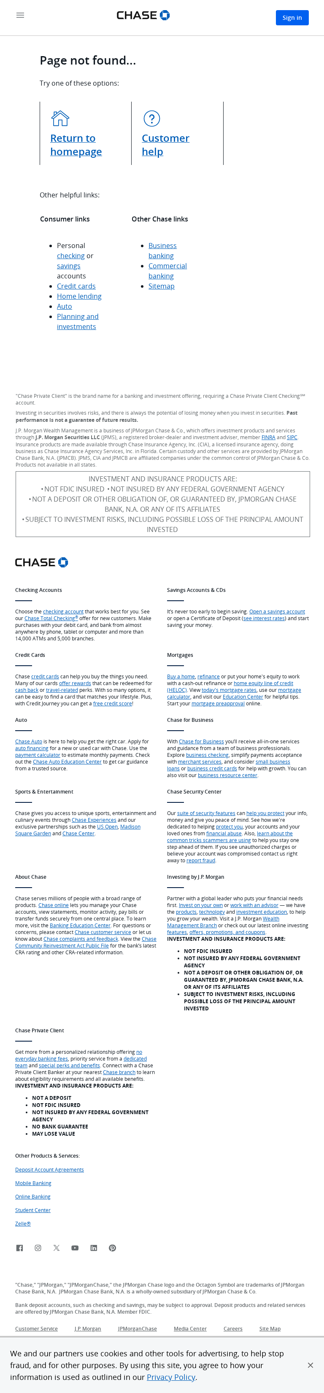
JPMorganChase (137, 1328)
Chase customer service (103, 932)
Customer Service (36, 1328)
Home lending (79, 296)
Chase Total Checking (51, 618)
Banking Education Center (80, 925)
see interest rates (264, 618)
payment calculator (37, 754)
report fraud (200, 860)
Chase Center (78, 833)
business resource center (227, 775)
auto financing (32, 748)
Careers (233, 1328)
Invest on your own (201, 905)
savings (69, 265)
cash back (26, 689)
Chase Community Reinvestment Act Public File (86, 942)
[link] (19, 1248)
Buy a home (181, 676)
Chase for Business (201, 741)
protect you (229, 826)
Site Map (270, 1328)
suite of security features (206, 813)
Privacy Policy (171, 1377)
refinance (208, 676)
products (186, 911)
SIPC (292, 437)
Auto (64, 306)
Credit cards (76, 286)
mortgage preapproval (218, 703)
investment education (261, 911)
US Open (107, 826)
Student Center (33, 1210)
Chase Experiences (94, 819)
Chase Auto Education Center (67, 761)
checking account (63, 611)
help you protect (265, 813)
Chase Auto (28, 741)
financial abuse (224, 833)
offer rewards (75, 683)
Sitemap (161, 286)
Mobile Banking (33, 1183)
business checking (207, 754)
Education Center (243, 696)
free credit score (112, 703)
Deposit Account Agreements (49, 1169)
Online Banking (33, 1196)
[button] (310, 1365)
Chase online (53, 905)
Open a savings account (277, 611)
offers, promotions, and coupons (227, 932)
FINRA (268, 437)
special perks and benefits (69, 1065)
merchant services (199, 761)
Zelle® (23, 1223)
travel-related (62, 689)
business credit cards (212, 768)
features (177, 932)
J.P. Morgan (88, 1328)
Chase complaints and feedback (80, 938)
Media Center (190, 1328)
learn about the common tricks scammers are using (230, 836)
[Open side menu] (20, 16)
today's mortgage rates (229, 689)
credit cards (45, 676)
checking (71, 255)
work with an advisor (254, 905)
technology (212, 911)
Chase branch (119, 1072)
